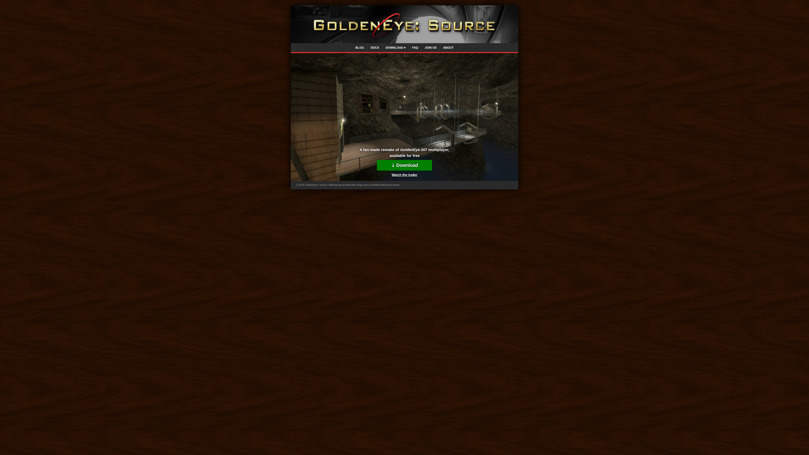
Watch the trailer (404, 175)
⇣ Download (404, 165)
